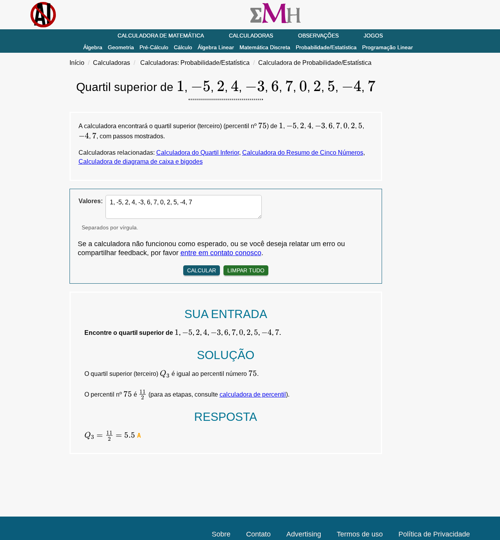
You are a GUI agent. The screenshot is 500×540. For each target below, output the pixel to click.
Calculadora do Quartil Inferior (197, 152)
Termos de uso (360, 534)
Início (77, 62)
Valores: (91, 201)
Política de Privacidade (434, 534)
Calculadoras (251, 35)
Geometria (121, 47)
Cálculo (183, 47)
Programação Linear (387, 47)
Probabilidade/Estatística (326, 47)
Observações (318, 35)
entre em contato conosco (220, 253)
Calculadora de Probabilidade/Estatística (314, 62)
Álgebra (92, 47)
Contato (258, 534)
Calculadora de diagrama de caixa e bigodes (141, 161)
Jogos (373, 35)
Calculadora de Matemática (161, 35)
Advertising (303, 534)
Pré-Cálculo (153, 47)
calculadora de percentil (253, 394)
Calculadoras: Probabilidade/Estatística (195, 62)
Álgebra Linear (216, 47)
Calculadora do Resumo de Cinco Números (302, 152)
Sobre (221, 534)
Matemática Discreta (264, 47)
